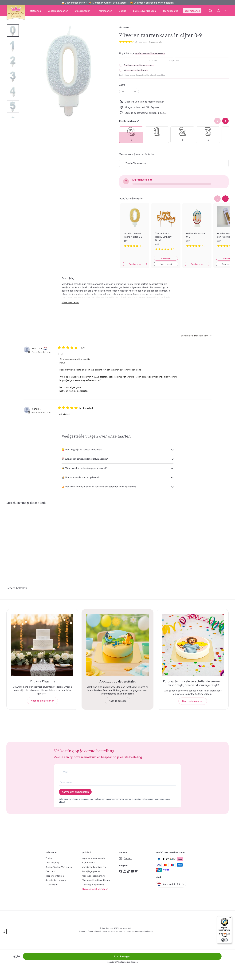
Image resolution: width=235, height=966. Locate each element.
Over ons (50, 871)
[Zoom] (69, 71)
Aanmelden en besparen (75, 791)
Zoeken (49, 858)
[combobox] (196, 335)
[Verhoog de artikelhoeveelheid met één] (135, 91)
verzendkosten (131, 962)
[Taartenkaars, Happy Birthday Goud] (166, 229)
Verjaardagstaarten (58, 10)
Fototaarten (35, 10)
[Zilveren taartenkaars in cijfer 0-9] (23, 539)
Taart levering (52, 862)
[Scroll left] (217, 198)
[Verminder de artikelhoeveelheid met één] (122, 91)
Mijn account (52, 884)
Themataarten (104, 10)
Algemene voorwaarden (94, 858)
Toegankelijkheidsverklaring (96, 880)
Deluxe (122, 10)
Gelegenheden (82, 10)
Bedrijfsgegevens (91, 871)
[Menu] (230, 918)
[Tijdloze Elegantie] (42, 645)
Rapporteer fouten (55, 876)
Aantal (122, 84)
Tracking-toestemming (93, 884)
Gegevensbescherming (94, 876)
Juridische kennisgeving (94, 867)
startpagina (124, 27)
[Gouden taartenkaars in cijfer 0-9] (135, 228)
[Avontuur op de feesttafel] (117, 645)
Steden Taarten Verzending (59, 867)
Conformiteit (88, 862)
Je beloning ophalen (56, 880)
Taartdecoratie (170, 10)
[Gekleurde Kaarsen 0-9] (197, 228)
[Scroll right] (225, 198)
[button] (4, 931)
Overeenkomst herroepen (95, 889)
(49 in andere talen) (155, 42)
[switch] (224, 940)
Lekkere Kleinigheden (144, 10)
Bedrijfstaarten (192, 10)
